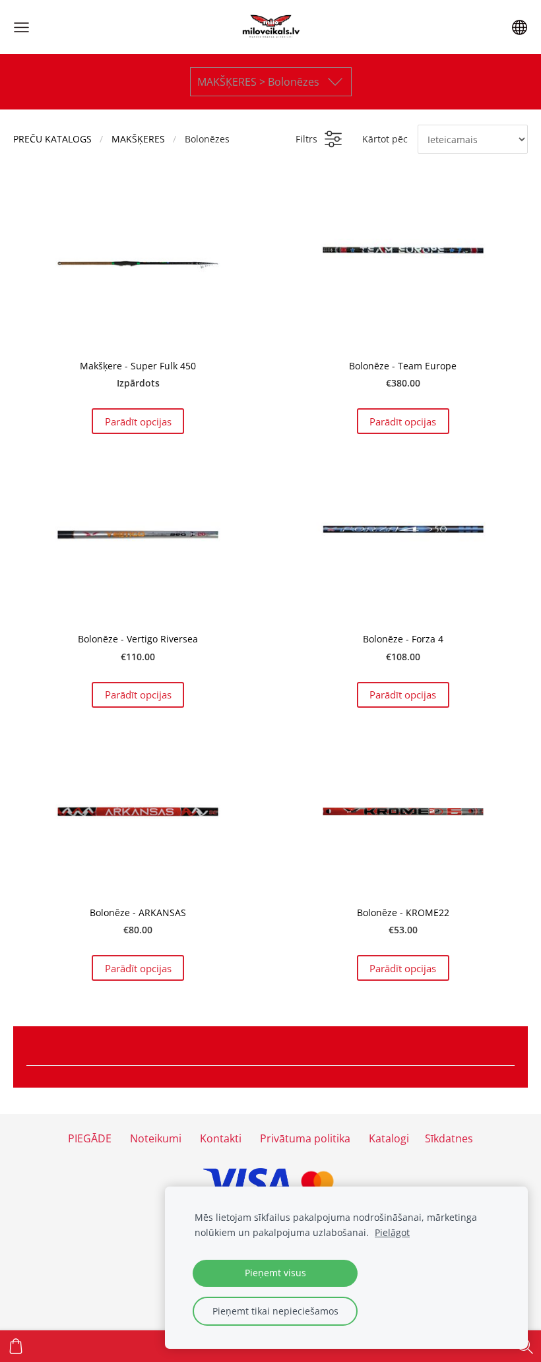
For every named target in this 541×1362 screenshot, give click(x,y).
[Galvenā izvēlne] (21, 27)
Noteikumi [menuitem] (155, 1138)
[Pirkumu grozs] (16, 1346)
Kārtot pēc (385, 139)
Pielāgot (392, 1232)
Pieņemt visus (275, 1272)
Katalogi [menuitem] (389, 1138)
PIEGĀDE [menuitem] (89, 1138)
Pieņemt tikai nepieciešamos (275, 1311)
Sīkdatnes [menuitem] (449, 1138)
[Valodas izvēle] (519, 27)
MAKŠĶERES (138, 139)
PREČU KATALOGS (52, 139)
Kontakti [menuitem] (220, 1138)
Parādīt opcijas (138, 421)
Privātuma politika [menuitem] (305, 1138)
